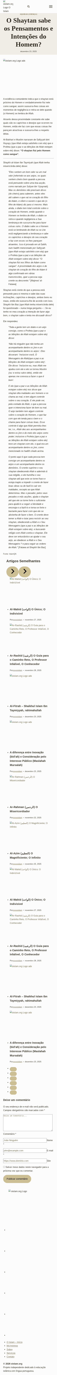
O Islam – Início (14, 1342)
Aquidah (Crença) (28, 14)
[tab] (13, 1069)
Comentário (9, 1134)
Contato (10, 1356)
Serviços (11, 1353)
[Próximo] (25, 571)
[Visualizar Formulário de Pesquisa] (28, 6)
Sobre (9, 1349)
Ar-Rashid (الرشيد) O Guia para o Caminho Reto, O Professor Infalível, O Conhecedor (29, 660)
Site (49, 1161)
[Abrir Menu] (51, 6)
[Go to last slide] (12, 571)
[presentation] (30, 591)
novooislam (17, 620)
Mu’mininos (12, 1346)
